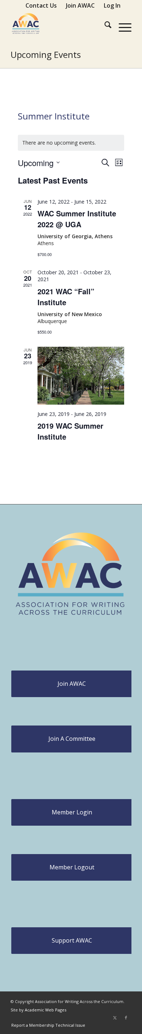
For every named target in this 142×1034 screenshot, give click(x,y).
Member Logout (72, 867)
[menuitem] (41, 5)
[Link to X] (115, 1017)
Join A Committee (71, 739)
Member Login (72, 812)
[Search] (104, 25)
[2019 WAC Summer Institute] (81, 376)
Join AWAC (72, 684)
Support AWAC (72, 940)
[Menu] (121, 25)
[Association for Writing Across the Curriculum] (59, 25)
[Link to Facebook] (126, 1017)
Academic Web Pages (45, 1010)
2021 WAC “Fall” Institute (66, 296)
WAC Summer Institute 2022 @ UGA (77, 218)
